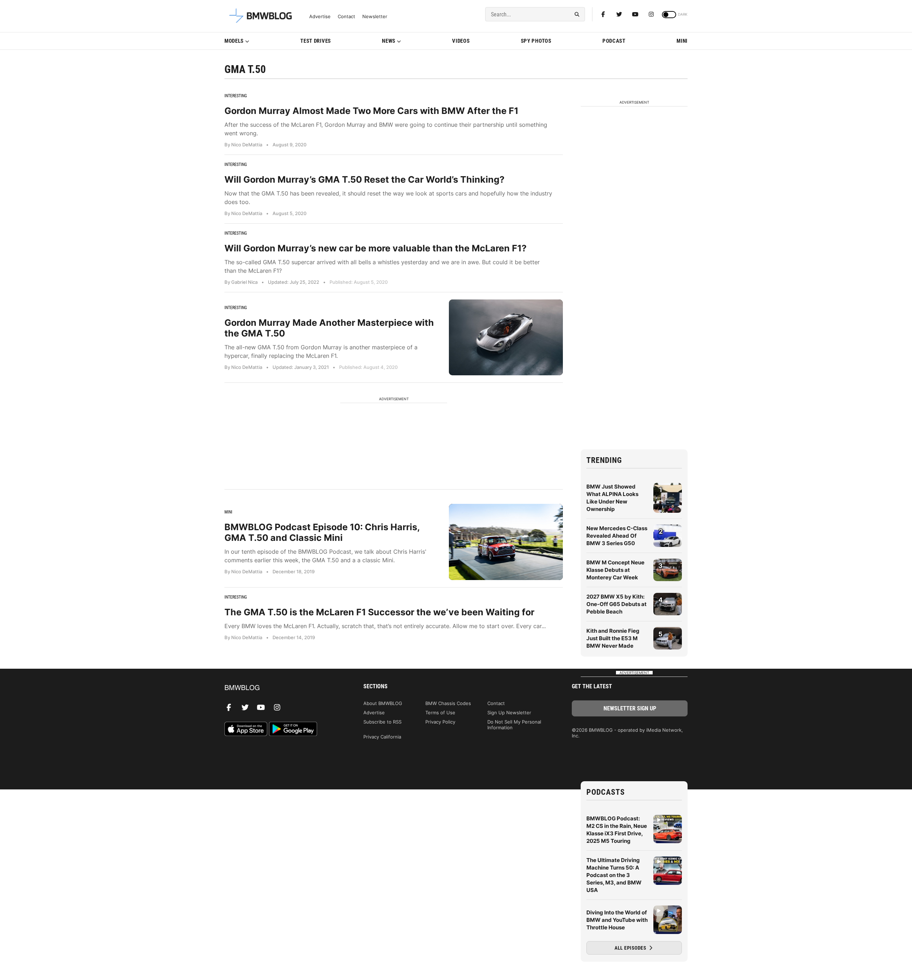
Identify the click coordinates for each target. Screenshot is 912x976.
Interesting (235, 95)
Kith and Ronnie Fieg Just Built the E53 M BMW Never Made (612, 638)
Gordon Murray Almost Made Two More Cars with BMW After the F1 (371, 110)
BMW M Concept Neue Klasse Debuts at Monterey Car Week (615, 570)
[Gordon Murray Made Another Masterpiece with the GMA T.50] (506, 337)
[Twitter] (619, 14)
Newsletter (374, 16)
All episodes (631, 948)
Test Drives (315, 41)
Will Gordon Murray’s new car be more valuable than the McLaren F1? (375, 248)
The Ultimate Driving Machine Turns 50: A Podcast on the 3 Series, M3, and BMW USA (614, 875)
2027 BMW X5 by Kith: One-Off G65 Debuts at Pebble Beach (616, 604)
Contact (346, 16)
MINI (682, 41)
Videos (461, 41)
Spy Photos (536, 41)
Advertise (320, 16)
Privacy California (382, 737)
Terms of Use (440, 712)
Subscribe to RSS (382, 722)
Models (234, 41)
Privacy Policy (440, 722)
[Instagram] (651, 14)
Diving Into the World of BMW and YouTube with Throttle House (617, 920)
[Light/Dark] (669, 14)
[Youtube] (635, 14)
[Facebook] (603, 14)
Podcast (614, 41)
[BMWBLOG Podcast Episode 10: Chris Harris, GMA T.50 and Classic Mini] (506, 542)
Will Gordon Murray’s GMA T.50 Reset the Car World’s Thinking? (364, 179)
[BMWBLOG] (282, 688)
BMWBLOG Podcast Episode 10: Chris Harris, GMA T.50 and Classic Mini (322, 532)
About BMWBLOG (382, 703)
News (388, 41)
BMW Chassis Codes (448, 703)
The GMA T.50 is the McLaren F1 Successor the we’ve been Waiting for (379, 612)
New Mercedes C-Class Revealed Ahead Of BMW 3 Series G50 (616, 536)
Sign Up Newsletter (509, 712)
